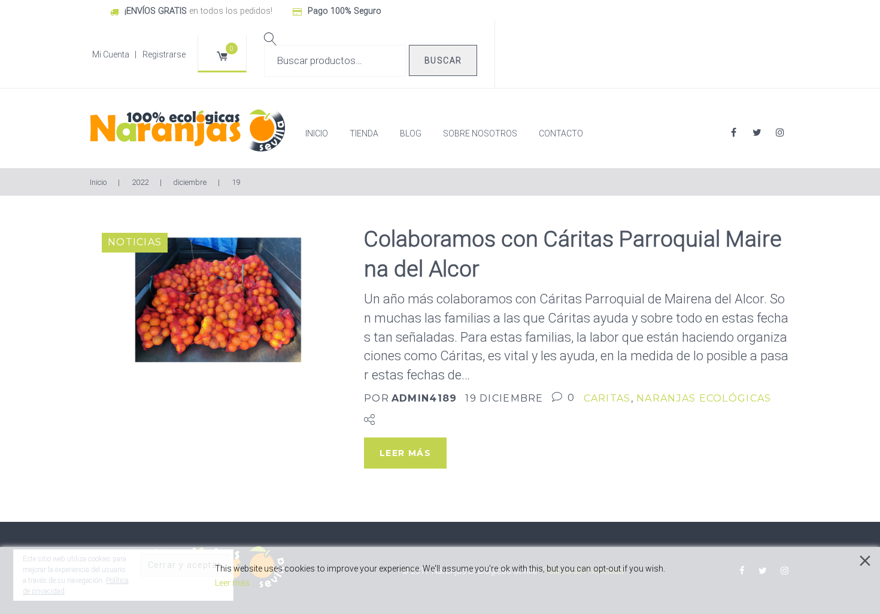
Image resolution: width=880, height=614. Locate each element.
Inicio (316, 133)
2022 (140, 182)
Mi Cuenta (110, 54)
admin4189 (424, 398)
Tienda (364, 133)
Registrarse (164, 54)
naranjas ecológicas (703, 398)
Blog (410, 133)
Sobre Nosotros (480, 133)
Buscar (443, 60)
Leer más (232, 583)
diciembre (190, 182)
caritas (607, 398)
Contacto (561, 133)
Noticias (135, 242)
